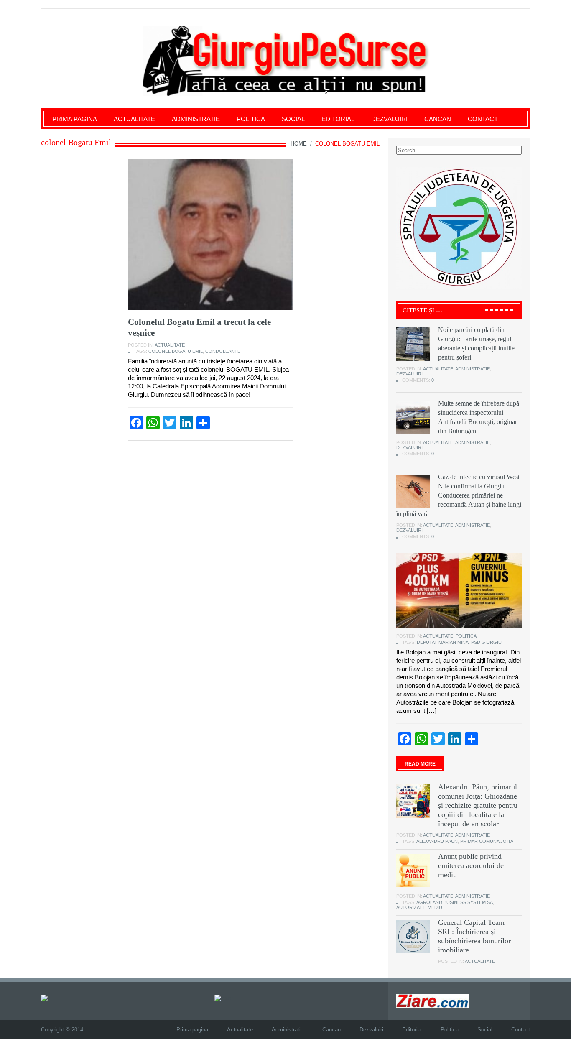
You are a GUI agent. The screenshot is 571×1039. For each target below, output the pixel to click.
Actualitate (134, 119)
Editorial (337, 119)
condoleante (222, 351)
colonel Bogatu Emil (175, 351)
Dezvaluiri (389, 119)
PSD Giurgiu (486, 642)
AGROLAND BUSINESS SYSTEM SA (454, 902)
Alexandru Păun (437, 841)
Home (299, 143)
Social (293, 119)
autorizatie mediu (419, 907)
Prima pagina (74, 119)
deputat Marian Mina (443, 642)
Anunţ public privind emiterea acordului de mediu (471, 865)
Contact (483, 119)
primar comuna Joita (486, 841)
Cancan (437, 119)
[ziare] (223, 997)
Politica (251, 119)
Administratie (196, 119)
